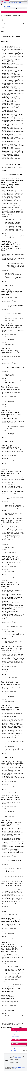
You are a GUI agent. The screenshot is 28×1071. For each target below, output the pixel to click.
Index (5, 2)
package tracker (15, 1034)
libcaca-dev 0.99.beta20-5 (17, 1057)
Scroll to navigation (7, 12)
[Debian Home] (2, 3)
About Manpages (12, 2)
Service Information (9, 6)
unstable (13, 1050)
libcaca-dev (10, 8)
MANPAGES (6, 0)
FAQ (20, 2)
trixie (6, 8)
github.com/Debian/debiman (19, 1067)
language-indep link (16, 1031)
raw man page (15, 1036)
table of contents (16, 1039)
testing (13, 1048)
